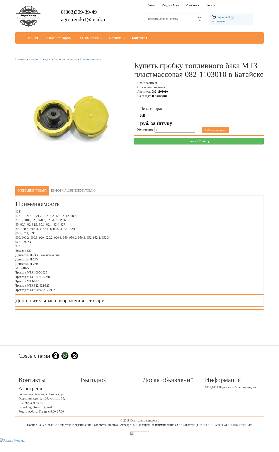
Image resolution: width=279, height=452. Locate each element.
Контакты (139, 38)
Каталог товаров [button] (57, 38)
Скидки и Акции (170, 5)
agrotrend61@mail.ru (84, 19)
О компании (192, 5)
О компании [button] (90, 38)
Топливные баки (91, 59)
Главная (151, 5)
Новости (210, 5)
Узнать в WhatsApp (198, 141)
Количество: (146, 129)
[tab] (32, 190)
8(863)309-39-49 (79, 12)
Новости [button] (116, 38)
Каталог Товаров (40, 59)
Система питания (65, 59)
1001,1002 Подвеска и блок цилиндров (230, 387)
